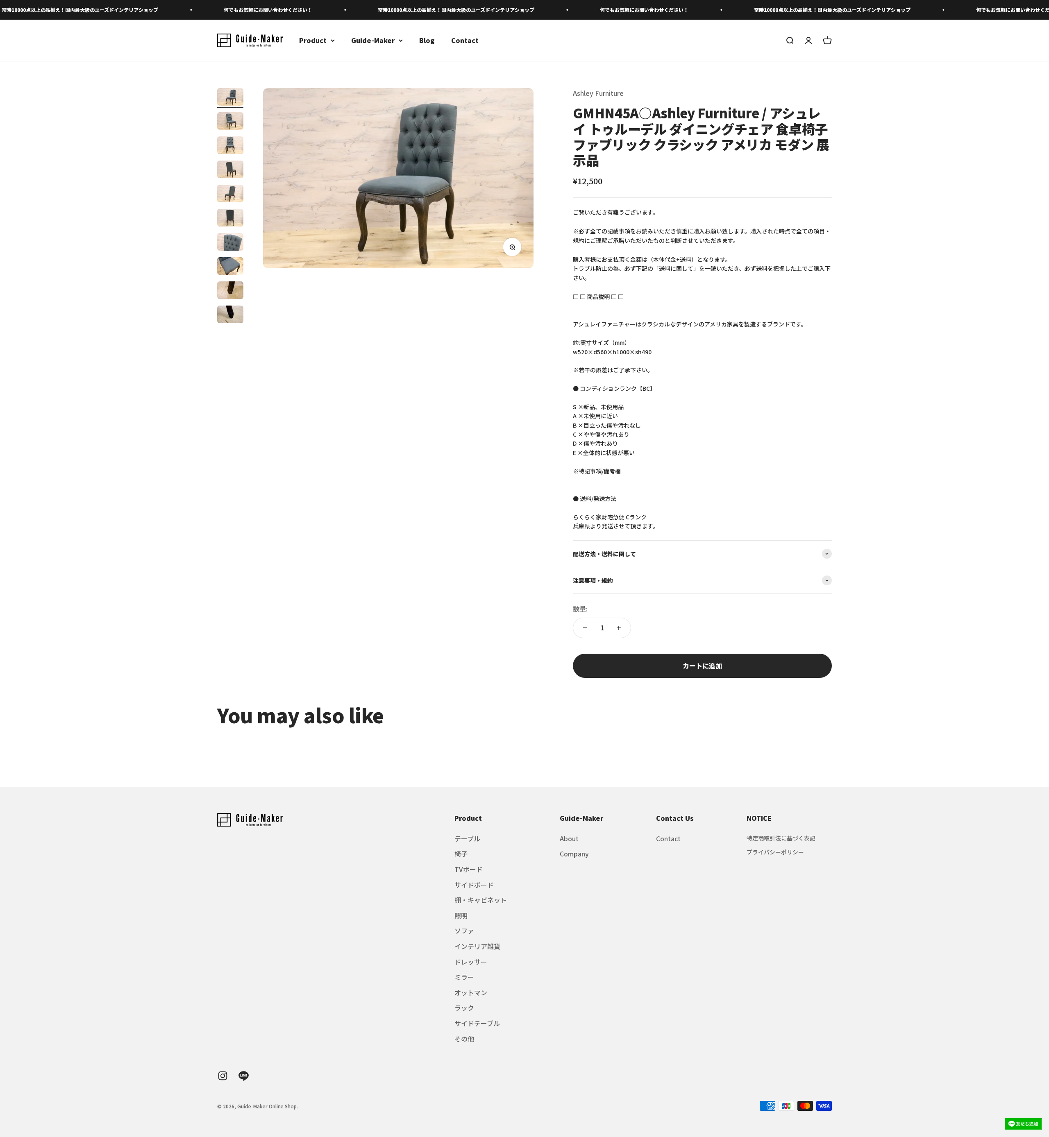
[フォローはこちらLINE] (243, 1075)
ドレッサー (470, 962)
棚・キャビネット (480, 900)
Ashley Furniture (598, 93)
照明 (461, 915)
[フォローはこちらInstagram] (222, 1075)
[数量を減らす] (585, 628)
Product (313, 40)
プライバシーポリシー (775, 852)
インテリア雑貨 (477, 946)
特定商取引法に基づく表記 (781, 838)
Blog (427, 40)
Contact (465, 40)
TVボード (468, 869)
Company (574, 853)
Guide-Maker (373, 40)
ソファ (464, 930)
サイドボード (474, 885)
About (569, 838)
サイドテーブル (477, 1023)
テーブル (467, 838)
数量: (580, 609)
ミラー (464, 977)
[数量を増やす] (619, 628)
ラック (464, 1007)
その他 (464, 1039)
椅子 (461, 853)
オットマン (470, 992)
